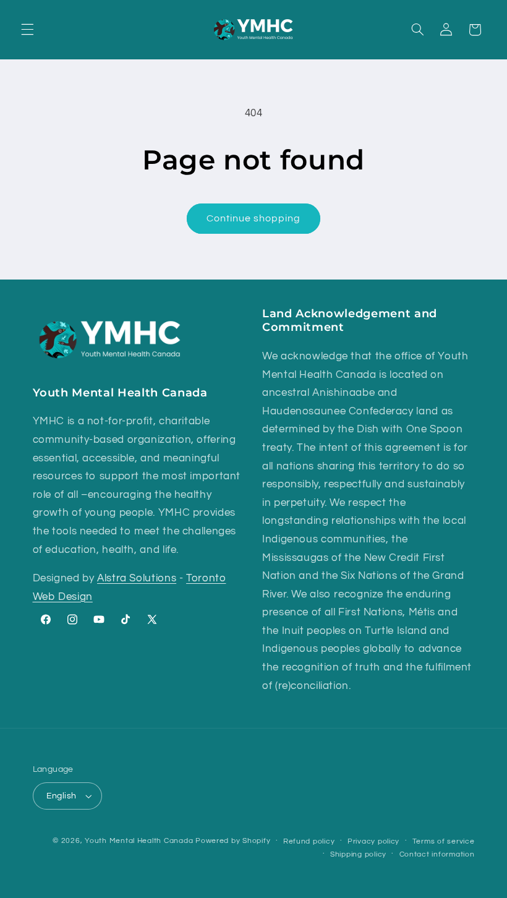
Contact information (437, 854)
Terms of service (443, 841)
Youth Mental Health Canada (139, 840)
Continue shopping (254, 218)
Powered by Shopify (232, 840)
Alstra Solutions (136, 578)
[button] (27, 29)
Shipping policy (358, 854)
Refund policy (309, 841)
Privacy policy (373, 841)
